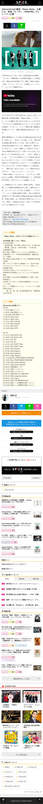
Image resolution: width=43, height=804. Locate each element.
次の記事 (35, 478)
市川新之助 (32, 767)
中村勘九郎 (9, 776)
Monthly (36, 579)
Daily (7, 579)
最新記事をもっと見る (22, 679)
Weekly (21, 579)
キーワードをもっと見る (31, 792)
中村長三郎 (22, 781)
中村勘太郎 (9, 781)
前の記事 (7, 478)
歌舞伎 (7, 767)
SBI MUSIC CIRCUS (12, 786)
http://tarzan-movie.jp (20, 219)
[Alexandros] (9, 489)
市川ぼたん (9, 772)
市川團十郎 (19, 767)
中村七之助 (22, 772)
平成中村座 (22, 776)
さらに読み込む (21, 754)
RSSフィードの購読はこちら (22, 413)
